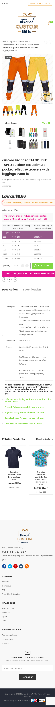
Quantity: (6, 265)
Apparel (13, 41)
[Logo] (27, 23)
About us (5, 581)
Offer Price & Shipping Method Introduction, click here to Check (28, 400)
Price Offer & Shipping (11, 594)
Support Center (8, 639)
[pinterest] (27, 566)
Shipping (5, 643)
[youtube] (21, 566)
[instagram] (15, 566)
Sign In (4, 616)
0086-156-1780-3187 (14, 551)
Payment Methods (9, 635)
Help (4, 621)
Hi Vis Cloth (23, 41)
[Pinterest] (15, 279)
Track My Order (8, 608)
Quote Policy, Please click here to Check (23, 423)
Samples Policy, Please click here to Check (24, 418)
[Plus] (27, 265)
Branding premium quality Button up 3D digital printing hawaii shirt (40, 478)
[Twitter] (9, 279)
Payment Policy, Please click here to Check (24, 412)
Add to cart (44, 265)
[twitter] (10, 566)
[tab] (12, 289)
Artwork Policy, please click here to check (24, 407)
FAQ (3, 590)
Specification (32, 289)
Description (9, 289)
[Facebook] (4, 279)
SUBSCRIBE (27, 677)
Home (5, 41)
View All (46, 123)
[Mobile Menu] (4, 23)
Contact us (6, 586)
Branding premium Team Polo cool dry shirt (14, 476)
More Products (43, 439)
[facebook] (4, 566)
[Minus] (22, 265)
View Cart (6, 612)
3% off (8, 57)
